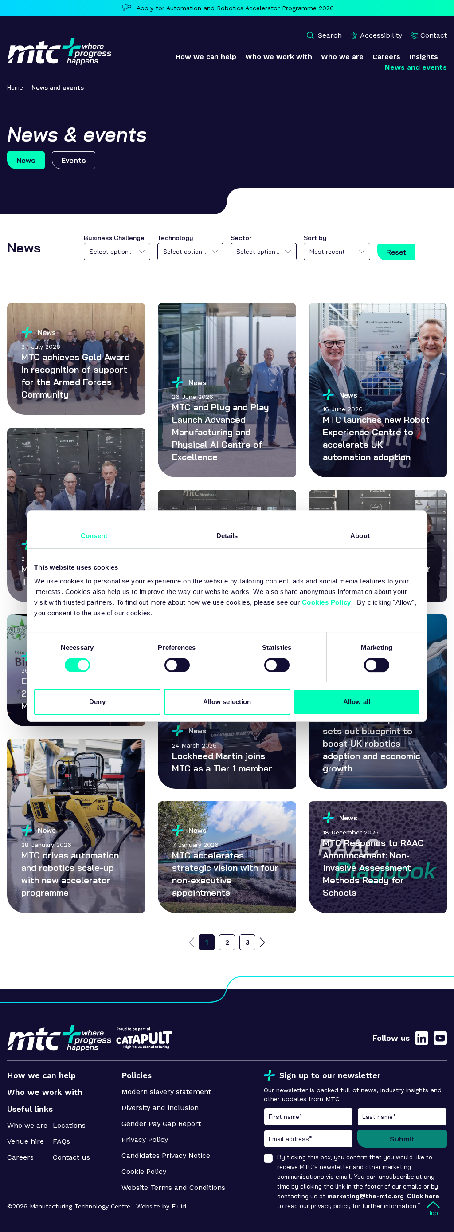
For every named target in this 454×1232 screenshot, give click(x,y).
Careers (20, 1157)
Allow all (356, 701)
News (25, 160)
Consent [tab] (94, 535)
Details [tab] (227, 535)
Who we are (27, 1125)
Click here (423, 1196)
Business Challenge (114, 238)
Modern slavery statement (166, 1091)
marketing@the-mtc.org (365, 1196)
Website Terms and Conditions (173, 1187)
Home (15, 87)
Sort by (315, 238)
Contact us (71, 1157)
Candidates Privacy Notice (165, 1155)
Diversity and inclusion (160, 1107)
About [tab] (360, 535)
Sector (241, 238)
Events (73, 160)
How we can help (41, 1075)
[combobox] (117, 251)
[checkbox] (268, 1158)
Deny (97, 701)
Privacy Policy (144, 1139)
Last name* (402, 1117)
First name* (308, 1117)
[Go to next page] (262, 942)
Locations (69, 1125)
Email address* (308, 1139)
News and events (57, 87)
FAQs (61, 1141)
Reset (396, 252)
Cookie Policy (143, 1171)
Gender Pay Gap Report (161, 1123)
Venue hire (25, 1141)
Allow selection (227, 701)
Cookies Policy (326, 602)
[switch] (177, 665)
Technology (175, 238)
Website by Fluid (161, 1206)
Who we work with (44, 1092)
